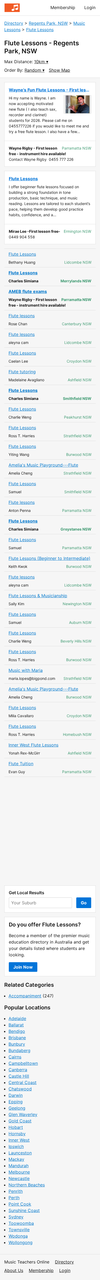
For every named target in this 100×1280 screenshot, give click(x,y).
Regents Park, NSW (48, 23)
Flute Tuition (21, 763)
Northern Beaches (27, 1184)
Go (84, 902)
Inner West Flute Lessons (33, 745)
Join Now (23, 967)
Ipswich (16, 1146)
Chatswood (20, 1089)
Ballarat (16, 1025)
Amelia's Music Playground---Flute (43, 465)
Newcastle (19, 1178)
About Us (13, 1270)
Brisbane (17, 1037)
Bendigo (17, 1031)
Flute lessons (22, 315)
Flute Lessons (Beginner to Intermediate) (49, 558)
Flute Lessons (40, 29)
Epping (16, 1101)
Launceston (20, 1152)
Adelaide (17, 1018)
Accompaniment (25, 995)
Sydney (16, 1216)
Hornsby (17, 1133)
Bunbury (17, 1044)
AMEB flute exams (28, 291)
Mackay (16, 1159)
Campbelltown (23, 1063)
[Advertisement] (50, 831)
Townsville (19, 1229)
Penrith (16, 1191)
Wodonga (18, 1236)
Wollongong (21, 1242)
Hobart (16, 1127)
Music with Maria (26, 670)
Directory (13, 23)
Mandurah (19, 1165)
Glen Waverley (23, 1114)
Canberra (18, 1069)
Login (89, 7)
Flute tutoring (22, 371)
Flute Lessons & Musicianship (38, 595)
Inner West (19, 1140)
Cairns (15, 1057)
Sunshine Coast (24, 1210)
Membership (62, 7)
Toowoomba (21, 1223)
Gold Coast (20, 1120)
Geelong (17, 1108)
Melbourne (19, 1172)
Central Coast (23, 1082)
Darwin (16, 1095)
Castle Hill (19, 1076)
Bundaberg (19, 1050)
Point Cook (20, 1204)
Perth (14, 1197)
